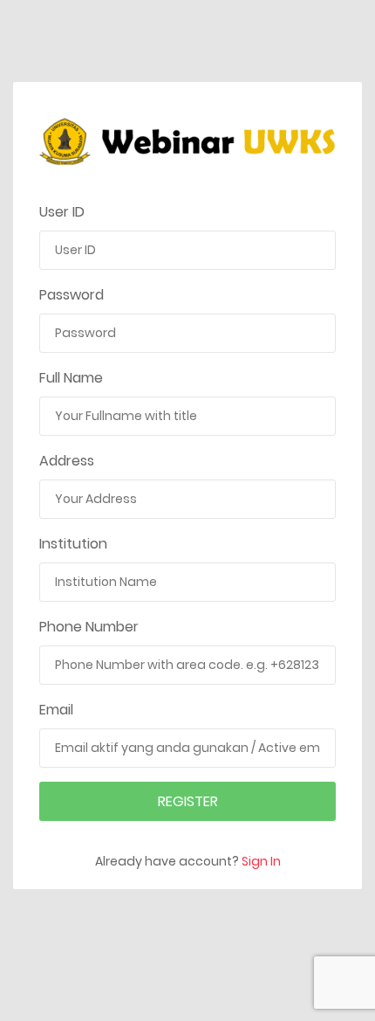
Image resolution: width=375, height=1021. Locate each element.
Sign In (261, 861)
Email (56, 710)
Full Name (71, 378)
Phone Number (89, 627)
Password (71, 295)
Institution (73, 544)
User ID (62, 212)
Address (66, 461)
